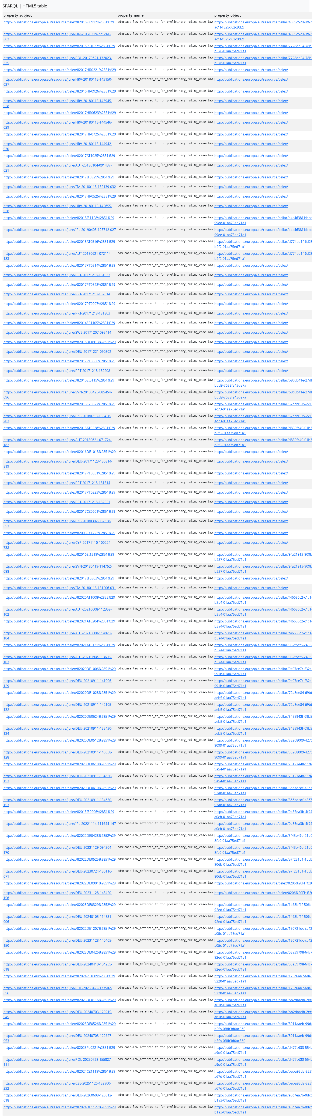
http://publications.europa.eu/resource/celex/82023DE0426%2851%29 (59, 952)
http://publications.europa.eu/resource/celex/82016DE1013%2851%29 (59, 451)
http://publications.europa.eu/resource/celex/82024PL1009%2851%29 (59, 976)
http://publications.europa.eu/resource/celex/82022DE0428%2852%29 (59, 835)
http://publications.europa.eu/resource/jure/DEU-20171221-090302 (57, 351)
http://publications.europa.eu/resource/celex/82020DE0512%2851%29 (59, 740)
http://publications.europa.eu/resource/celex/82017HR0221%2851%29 (59, 69)
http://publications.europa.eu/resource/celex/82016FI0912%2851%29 (58, 22)
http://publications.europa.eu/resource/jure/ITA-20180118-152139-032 (59, 186)
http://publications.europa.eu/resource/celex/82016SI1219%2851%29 (58, 554)
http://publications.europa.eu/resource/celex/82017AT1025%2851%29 (59, 155)
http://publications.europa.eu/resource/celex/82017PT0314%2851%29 (59, 265)
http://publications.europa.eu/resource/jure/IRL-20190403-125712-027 (59, 229)
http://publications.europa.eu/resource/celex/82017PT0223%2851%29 (59, 492)
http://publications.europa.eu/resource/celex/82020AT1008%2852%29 (59, 597)
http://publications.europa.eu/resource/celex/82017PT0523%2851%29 (59, 284)
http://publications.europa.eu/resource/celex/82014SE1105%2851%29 (59, 322)
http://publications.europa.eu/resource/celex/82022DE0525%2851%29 (59, 859)
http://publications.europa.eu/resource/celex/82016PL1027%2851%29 (59, 46)
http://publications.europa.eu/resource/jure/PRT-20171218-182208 (56, 370)
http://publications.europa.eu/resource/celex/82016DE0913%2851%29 (59, 342)
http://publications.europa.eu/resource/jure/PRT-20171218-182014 (56, 294)
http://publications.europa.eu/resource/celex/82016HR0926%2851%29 (59, 91)
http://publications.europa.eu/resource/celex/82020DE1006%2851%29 (59, 668)
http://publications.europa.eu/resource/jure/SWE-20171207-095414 (57, 332)
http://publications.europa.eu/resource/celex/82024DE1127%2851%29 (59, 1107)
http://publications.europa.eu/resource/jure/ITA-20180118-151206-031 (59, 587)
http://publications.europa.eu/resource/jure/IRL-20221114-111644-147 (59, 823)
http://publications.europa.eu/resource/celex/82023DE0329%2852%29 (59, 904)
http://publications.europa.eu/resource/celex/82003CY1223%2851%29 (59, 533)
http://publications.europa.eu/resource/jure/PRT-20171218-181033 (56, 275)
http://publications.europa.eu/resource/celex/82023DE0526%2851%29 (59, 1023)
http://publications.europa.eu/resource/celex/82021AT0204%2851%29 (59, 621)
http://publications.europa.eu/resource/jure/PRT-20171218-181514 (56, 482)
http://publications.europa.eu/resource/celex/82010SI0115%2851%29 (58, 380)
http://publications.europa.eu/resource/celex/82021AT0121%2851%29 (59, 645)
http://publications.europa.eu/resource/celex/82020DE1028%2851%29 (59, 692)
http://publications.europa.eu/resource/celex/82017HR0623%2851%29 (59, 112)
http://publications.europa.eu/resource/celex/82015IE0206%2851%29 (58, 811)
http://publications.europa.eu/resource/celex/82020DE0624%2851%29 (59, 716)
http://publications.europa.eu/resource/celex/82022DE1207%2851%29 (59, 928)
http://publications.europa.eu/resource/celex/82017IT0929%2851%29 (58, 177)
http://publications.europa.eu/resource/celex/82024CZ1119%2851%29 (59, 1071)
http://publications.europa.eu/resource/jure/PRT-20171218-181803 (56, 313)
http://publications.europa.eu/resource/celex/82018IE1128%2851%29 (58, 217)
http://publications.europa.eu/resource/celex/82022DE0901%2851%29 (59, 883)
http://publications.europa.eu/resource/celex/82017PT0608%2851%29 (59, 361)
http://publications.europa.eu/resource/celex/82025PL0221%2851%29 (59, 1047)
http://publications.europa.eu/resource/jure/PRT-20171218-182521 (56, 502)
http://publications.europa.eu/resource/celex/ (251, 69)
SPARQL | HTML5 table (25, 6)
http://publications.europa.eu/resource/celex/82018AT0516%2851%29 (59, 241)
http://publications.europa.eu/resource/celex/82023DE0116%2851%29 (59, 1000)
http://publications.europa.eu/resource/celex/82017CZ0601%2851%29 (59, 511)
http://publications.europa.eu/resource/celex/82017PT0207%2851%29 (59, 303)
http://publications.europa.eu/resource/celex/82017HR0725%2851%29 (59, 134)
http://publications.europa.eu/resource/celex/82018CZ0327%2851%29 (59, 404)
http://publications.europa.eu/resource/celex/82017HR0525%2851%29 (59, 196)
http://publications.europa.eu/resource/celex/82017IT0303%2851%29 (58, 578)
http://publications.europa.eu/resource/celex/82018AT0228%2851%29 (59, 428)
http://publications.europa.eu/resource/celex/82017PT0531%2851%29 (59, 473)
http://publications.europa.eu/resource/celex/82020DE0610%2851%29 (59, 764)
